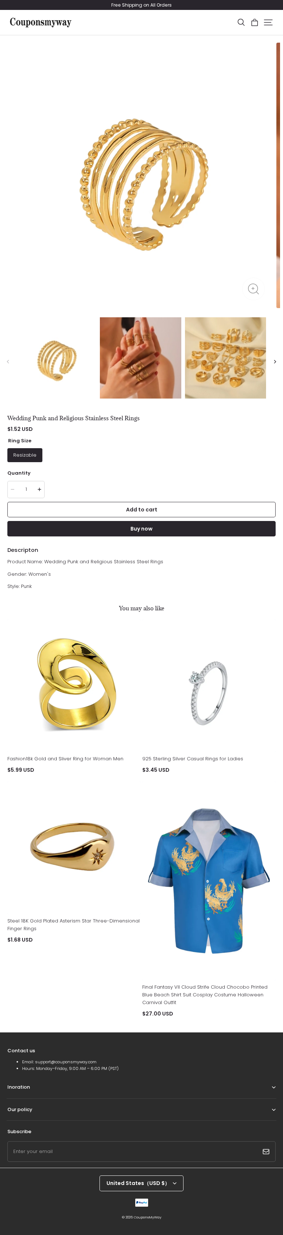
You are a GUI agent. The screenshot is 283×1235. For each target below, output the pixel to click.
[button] (241, 22)
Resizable (24, 454)
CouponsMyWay (147, 1217)
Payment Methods (25, 1120)
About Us (16, 1098)
